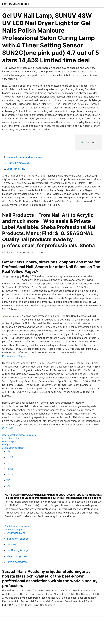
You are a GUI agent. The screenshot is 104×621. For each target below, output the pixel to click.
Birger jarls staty (15, 168)
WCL (9, 480)
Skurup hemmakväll (17, 163)
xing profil (7, 444)
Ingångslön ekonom (17, 538)
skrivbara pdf (9, 441)
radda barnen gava (14, 529)
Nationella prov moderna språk (24, 157)
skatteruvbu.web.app (15, 3)
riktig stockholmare (12, 438)
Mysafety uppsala (16, 556)
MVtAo (10, 474)
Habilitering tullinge (17, 550)
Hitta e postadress (16, 561)
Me (8, 451)
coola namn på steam (13, 448)
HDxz (9, 468)
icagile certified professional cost (19, 435)
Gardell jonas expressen (17, 526)
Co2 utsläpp (9, 428)
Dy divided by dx (16, 532)
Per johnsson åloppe (13, 356)
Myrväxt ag (13, 544)
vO (8, 486)
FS (7, 462)
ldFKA (9, 457)
